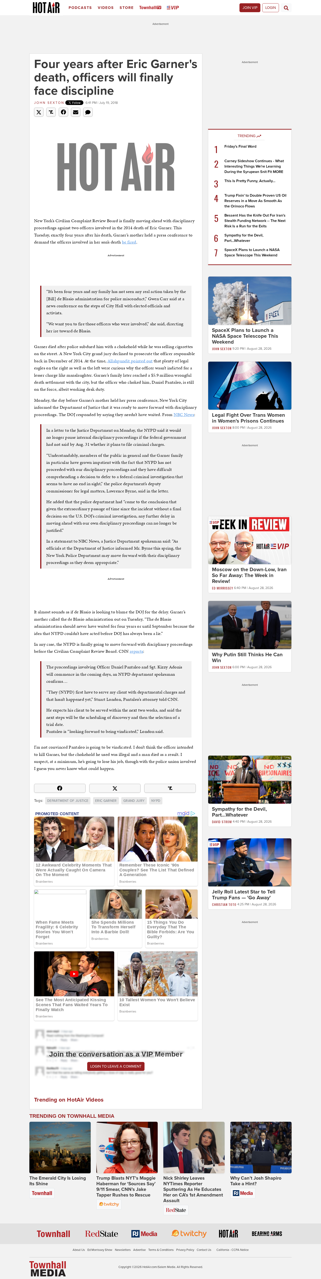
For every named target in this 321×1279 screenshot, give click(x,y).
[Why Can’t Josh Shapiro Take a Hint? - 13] (261, 1147)
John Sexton (49, 103)
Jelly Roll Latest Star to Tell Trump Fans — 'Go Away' (243, 895)
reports (136, 651)
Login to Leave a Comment (115, 1066)
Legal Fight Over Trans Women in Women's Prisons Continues (248, 418)
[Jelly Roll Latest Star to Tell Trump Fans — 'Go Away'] (249, 862)
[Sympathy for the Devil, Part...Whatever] (249, 779)
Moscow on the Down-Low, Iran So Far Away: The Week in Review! (249, 575)
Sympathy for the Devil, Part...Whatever (239, 812)
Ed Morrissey (222, 587)
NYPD (155, 801)
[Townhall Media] (47, 1269)
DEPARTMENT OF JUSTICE (67, 801)
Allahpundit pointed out (130, 361)
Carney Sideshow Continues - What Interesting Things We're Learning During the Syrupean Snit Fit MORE (254, 166)
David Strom (222, 821)
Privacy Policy (185, 1250)
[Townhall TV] (151, 8)
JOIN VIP (250, 7)
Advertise (139, 1250)
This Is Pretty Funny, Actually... (249, 181)
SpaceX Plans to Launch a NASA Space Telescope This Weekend (245, 336)
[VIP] (173, 8)
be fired (129, 242)
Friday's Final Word (240, 146)
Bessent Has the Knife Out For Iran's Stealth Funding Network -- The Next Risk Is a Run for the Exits (255, 221)
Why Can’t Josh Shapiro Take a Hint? (255, 1181)
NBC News (184, 414)
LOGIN (270, 7)
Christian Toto (224, 904)
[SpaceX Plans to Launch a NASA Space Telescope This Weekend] (249, 300)
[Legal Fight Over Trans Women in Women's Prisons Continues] (249, 385)
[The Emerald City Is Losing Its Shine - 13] (60, 1147)
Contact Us (204, 1250)
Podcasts (80, 7)
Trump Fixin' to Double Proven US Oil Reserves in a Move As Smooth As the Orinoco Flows (255, 201)
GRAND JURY (134, 801)
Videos (106, 7)
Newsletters (123, 1250)
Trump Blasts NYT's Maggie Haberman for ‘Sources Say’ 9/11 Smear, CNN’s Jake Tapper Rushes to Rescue (126, 1186)
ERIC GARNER (106, 801)
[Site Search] (286, 7)
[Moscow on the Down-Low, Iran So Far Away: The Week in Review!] (249, 540)
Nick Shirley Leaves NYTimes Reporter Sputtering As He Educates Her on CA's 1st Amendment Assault (193, 1189)
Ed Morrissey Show (99, 1250)
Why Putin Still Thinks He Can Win (247, 658)
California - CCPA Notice (232, 1250)
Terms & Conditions (161, 1250)
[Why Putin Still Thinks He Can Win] (249, 625)
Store (127, 7)
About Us (79, 1250)
